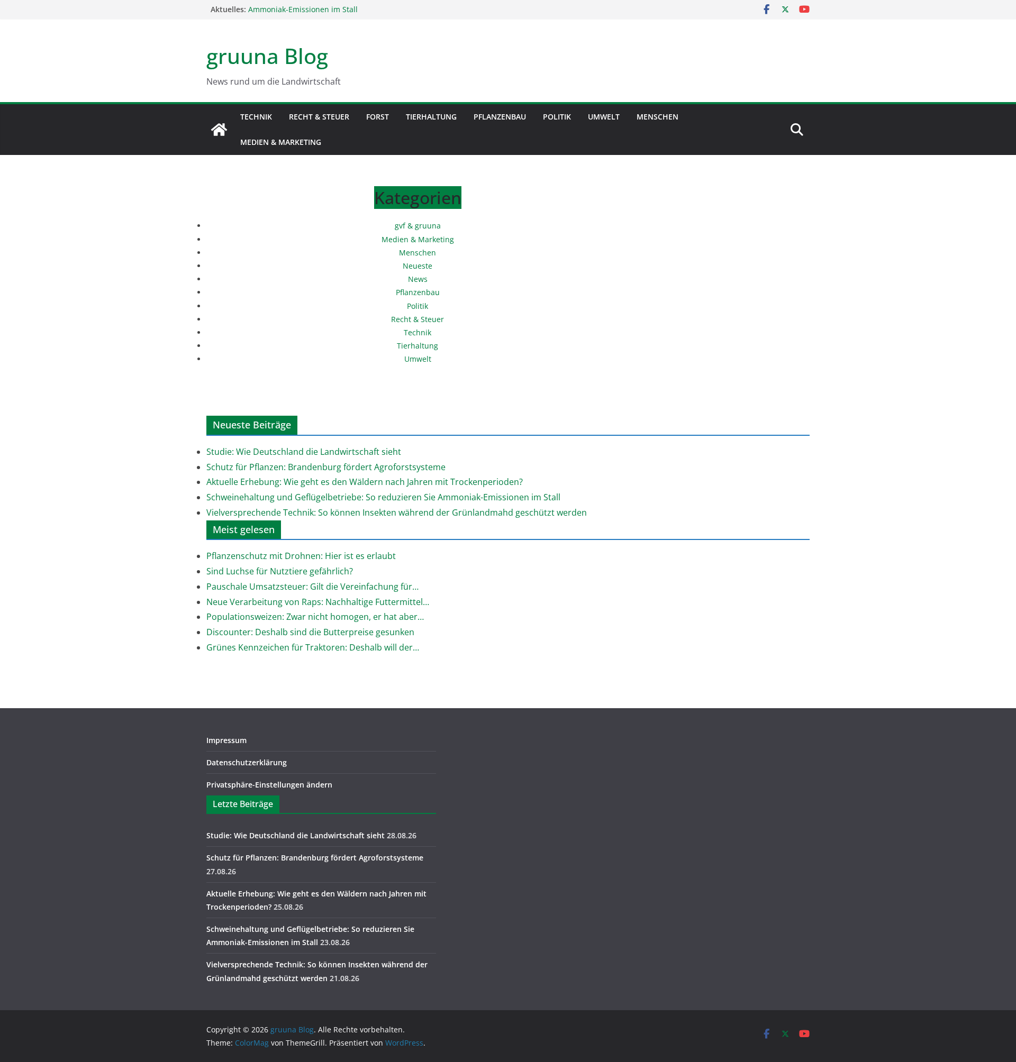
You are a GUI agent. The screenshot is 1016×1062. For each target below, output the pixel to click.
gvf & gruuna (418, 226)
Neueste (417, 266)
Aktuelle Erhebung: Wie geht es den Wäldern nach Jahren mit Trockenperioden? (364, 482)
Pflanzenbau (500, 117)
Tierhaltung (431, 117)
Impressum (226, 740)
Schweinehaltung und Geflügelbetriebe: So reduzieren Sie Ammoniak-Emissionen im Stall (383, 497)
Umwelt (604, 117)
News (418, 279)
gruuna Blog (267, 55)
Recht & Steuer (319, 117)
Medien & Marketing (280, 142)
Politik (557, 117)
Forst (377, 117)
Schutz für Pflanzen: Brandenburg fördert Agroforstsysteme (326, 467)
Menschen (657, 117)
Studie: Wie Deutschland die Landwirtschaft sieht (303, 451)
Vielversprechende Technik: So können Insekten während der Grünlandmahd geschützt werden (396, 512)
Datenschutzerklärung (246, 762)
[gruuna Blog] (219, 129)
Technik (256, 117)
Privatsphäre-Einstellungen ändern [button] (269, 785)
